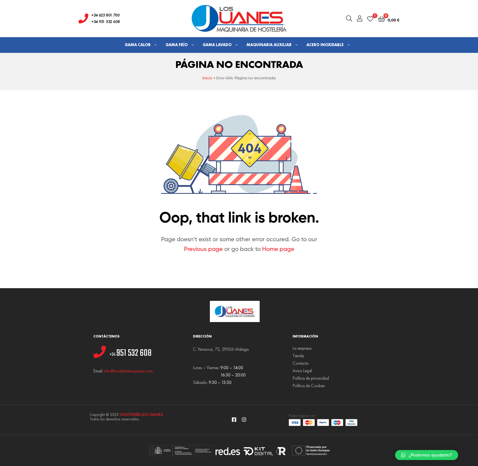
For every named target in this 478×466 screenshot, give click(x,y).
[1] (370, 18)
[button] (426, 455)
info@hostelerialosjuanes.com (128, 371)
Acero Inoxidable (325, 44)
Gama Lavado (217, 44)
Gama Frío (177, 44)
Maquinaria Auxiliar (269, 44)
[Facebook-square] (234, 419)
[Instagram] (243, 419)
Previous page (203, 248)
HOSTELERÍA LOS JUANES (141, 414)
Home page (278, 248)
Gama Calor (138, 44)
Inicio (207, 78)
